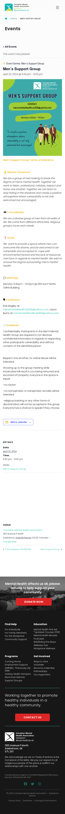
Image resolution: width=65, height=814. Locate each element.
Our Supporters (42, 674)
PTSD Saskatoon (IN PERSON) (18, 549)
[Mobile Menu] (57, 7)
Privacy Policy (15, 800)
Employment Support (16, 664)
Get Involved (42, 656)
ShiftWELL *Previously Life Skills (17, 669)
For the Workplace (14, 636)
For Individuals (12, 629)
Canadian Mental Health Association (22, 530)
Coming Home (13, 661)
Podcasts (39, 638)
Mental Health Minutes (45, 635)
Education (40, 624)
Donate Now (33, 602)
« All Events (10, 46)
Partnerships (40, 671)
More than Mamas (15, 677)
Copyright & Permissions (45, 800)
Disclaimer (27, 800)
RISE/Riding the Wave (45, 642)
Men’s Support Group (14, 468)
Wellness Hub (41, 645)
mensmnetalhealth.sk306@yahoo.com (26, 309)
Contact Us (32, 717)
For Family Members (16, 633)
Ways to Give (41, 661)
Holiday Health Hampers (18, 674)
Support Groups (13, 680)
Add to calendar (18, 421)
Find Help (11, 624)
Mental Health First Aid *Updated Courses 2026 (47, 631)
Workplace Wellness (44, 648)
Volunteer (39, 664)
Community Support (16, 639)
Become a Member (44, 668)
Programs (11, 656)
